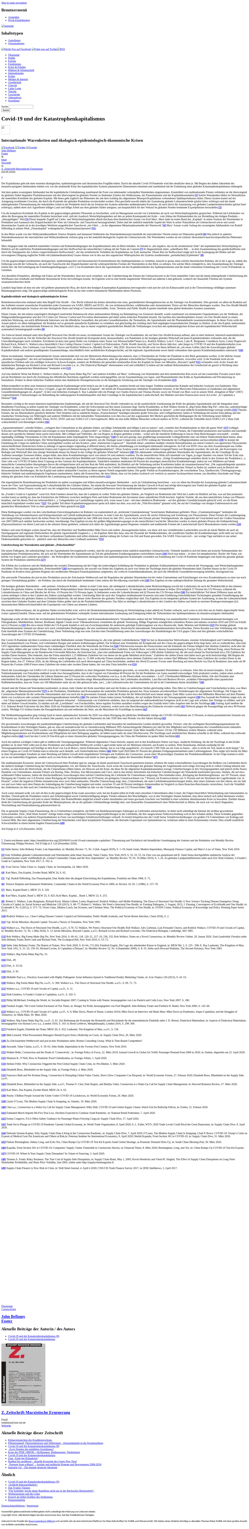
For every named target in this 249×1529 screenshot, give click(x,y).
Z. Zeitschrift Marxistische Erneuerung (22, 168)
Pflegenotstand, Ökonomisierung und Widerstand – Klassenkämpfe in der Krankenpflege (55, 1443)
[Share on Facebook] (8, 147)
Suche (4, 106)
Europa (12, 61)
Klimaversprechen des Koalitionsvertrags (30, 1440)
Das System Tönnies (19, 1487)
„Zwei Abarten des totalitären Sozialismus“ (31, 1449)
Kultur (11, 76)
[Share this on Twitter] (20, 147)
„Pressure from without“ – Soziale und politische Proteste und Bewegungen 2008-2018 (54, 1464)
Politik (11, 58)
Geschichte (14, 94)
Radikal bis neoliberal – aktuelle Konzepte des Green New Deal (42, 1461)
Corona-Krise (8, 1309)
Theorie (12, 91)
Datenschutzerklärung (13, 1505)
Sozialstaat (13, 100)
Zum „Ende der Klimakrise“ (23, 1458)
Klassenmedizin (16, 1500)
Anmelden (13, 17)
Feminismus (14, 64)
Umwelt (12, 85)
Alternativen (14, 97)
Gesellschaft (14, 82)
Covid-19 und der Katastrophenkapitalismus (31, 1339)
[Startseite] (7, 26)
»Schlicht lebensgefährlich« (23, 1484)
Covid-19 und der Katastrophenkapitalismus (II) (33, 1336)
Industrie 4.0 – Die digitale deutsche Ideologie (32, 1467)
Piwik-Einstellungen (19, 20)
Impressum (32, 1505)
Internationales (16, 73)
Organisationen (16, 43)
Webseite (6, 1425)
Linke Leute (14, 88)
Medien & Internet (18, 79)
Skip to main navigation (14, 2)
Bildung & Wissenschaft (21, 70)
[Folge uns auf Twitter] (44, 49)
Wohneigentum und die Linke (24, 1493)
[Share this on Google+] (31, 147)
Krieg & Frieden (17, 67)
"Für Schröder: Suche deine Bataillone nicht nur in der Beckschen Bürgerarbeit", (51, 1490)
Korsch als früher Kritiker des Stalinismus (30, 1496)
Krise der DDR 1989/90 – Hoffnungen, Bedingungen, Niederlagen (44, 1452)
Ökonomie (13, 54)
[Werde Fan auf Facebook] (16, 49)
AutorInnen (14, 40)
